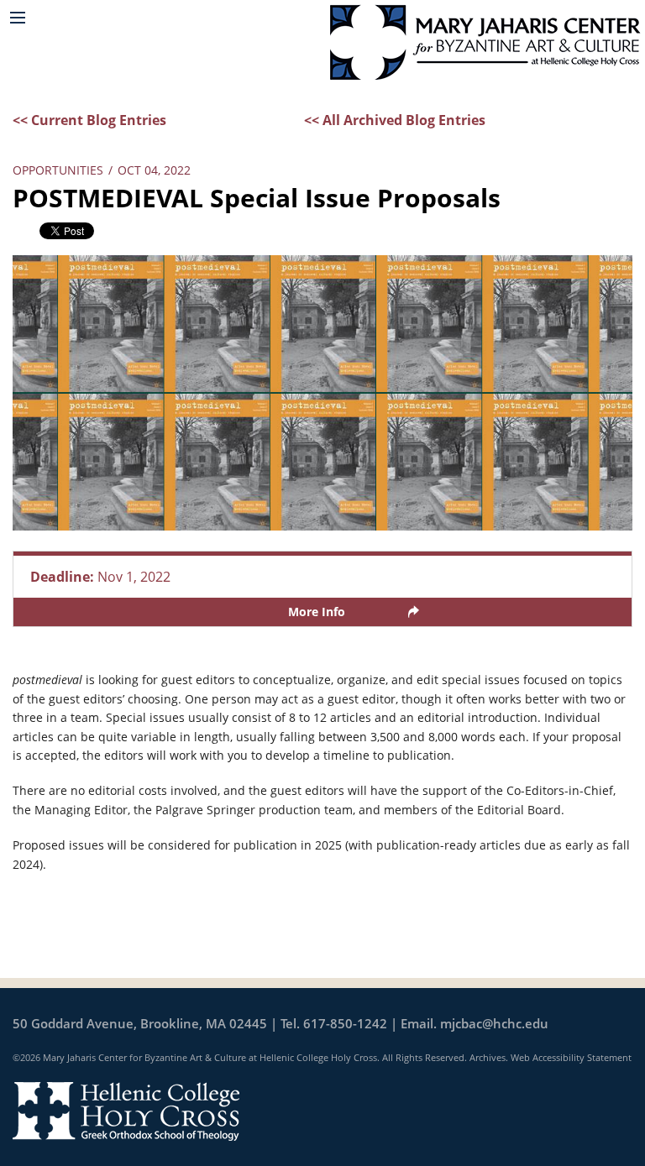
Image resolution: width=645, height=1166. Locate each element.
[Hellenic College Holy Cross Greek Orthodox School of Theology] (126, 1110)
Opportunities (58, 170)
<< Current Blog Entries (89, 120)
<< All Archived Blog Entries (394, 120)
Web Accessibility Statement (571, 1057)
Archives (487, 1057)
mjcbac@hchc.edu (494, 1023)
